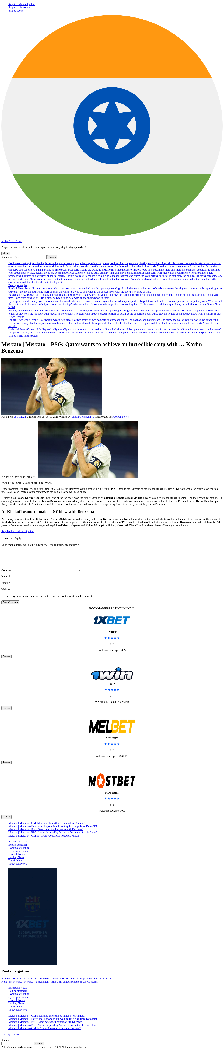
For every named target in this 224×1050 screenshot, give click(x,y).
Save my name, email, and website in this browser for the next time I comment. (49, 596)
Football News (115, 290)
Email (5, 582)
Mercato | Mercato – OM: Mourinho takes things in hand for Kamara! (46, 822)
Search (5, 1040)
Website (5, 589)
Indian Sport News (11, 241)
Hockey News (114, 313)
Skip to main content (19, 7)
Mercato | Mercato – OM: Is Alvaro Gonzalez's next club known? (44, 835)
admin (75, 416)
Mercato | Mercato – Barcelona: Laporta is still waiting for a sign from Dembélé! (52, 826)
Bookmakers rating (115, 273)
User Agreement (10, 1034)
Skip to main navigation (21, 4)
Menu (5, 253)
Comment (6, 570)
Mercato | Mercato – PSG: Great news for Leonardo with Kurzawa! (45, 829)
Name (5, 576)
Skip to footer (15, 10)
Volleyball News (115, 331)
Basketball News (17, 841)
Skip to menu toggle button (23, 335)
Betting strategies (17, 285)
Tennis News (113, 323)
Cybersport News (115, 304)
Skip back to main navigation (17, 531)
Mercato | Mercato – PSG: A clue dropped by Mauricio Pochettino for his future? (52, 832)
